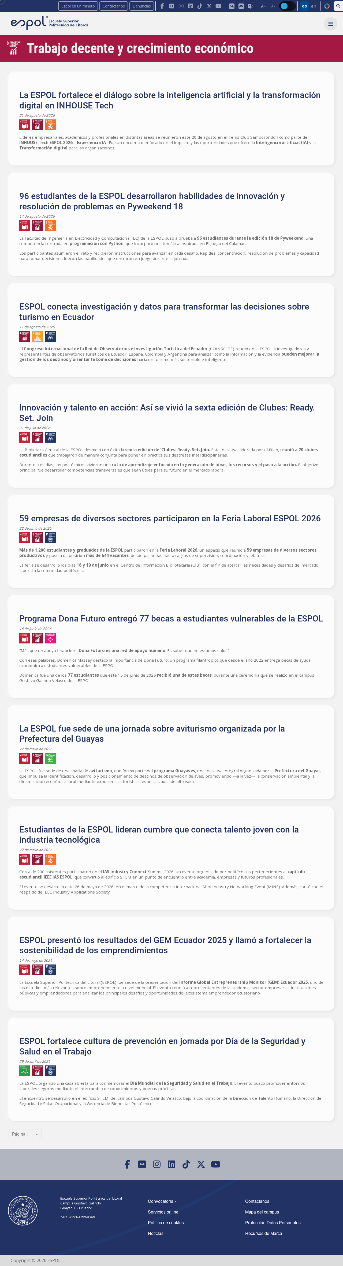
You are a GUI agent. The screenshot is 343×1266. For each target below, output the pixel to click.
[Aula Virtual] (241, 6)
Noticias (155, 1233)
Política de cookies (166, 1222)
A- (273, 6)
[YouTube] (218, 6)
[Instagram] (181, 6)
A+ (263, 6)
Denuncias (142, 6)
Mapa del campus (262, 1212)
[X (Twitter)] (209, 6)
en (313, 6)
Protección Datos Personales (273, 1222)
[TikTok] (199, 6)
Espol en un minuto (78, 6)
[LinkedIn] (190, 6)
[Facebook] (162, 6)
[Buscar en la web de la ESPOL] (338, 6)
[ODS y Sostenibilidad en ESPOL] (171, 124)
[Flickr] (171, 6)
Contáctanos (114, 6)
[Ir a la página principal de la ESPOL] (50, 23)
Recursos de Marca (263, 1233)
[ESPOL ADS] (231, 6)
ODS (326, 6)
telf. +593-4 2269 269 (77, 1217)
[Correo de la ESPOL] (250, 6)
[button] (331, 24)
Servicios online (163, 1212)
